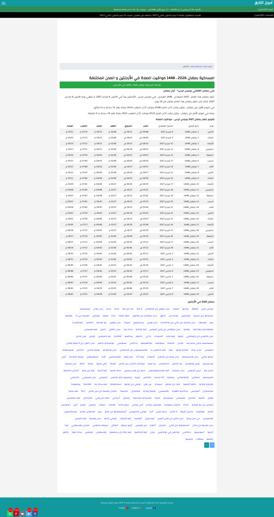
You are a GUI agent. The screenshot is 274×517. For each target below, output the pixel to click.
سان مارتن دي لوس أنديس (170, 418)
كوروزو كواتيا (206, 384)
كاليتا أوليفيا (189, 384)
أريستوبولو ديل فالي (179, 425)
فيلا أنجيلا (102, 370)
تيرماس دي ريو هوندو (202, 405)
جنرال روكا (196, 350)
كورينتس (185, 315)
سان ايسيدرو (178, 370)
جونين (92, 336)
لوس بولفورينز (192, 363)
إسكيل (126, 398)
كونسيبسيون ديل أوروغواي (133, 350)
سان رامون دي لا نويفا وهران (80, 343)
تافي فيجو (101, 363)
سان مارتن (81, 336)
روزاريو (185, 309)
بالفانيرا (89, 322)
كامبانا (170, 343)
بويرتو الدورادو (76, 357)
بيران (152, 432)
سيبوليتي (122, 343)
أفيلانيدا (138, 418)
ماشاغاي (87, 398)
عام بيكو (128, 357)
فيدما (113, 363)
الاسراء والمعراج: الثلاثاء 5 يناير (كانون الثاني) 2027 (176, 15)
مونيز (83, 405)
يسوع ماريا (123, 405)
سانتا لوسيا (115, 370)
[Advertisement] (137, 39)
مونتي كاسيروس (137, 411)
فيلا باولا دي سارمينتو (120, 432)
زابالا (83, 391)
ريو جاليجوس (104, 336)
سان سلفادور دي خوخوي (144, 315)
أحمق (163, 315)
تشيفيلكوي (92, 357)
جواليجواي (208, 391)
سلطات (199, 439)
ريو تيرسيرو (208, 363)
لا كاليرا (173, 411)
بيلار (211, 322)
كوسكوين (101, 432)
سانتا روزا (128, 329)
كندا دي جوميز (173, 384)
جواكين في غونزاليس (168, 432)
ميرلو (105, 315)
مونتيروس (208, 418)
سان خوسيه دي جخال (202, 425)
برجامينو (129, 336)
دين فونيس (141, 425)
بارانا (113, 315)
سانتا (108, 309)
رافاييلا (139, 336)
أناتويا (153, 425)
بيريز (100, 411)
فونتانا (112, 405)
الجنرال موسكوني (80, 425)
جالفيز (66, 432)
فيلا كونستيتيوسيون (158, 370)
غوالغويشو (146, 343)
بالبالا (82, 363)
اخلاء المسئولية (152, 502)
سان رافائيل (114, 329)
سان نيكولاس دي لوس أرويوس (165, 329)
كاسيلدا (124, 391)
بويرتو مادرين (93, 350)
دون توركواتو (110, 350)
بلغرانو (186, 329)
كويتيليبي (164, 391)
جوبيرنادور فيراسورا (142, 398)
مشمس (89, 432)
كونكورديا (77, 322)
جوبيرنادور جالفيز (106, 343)
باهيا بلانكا (124, 315)
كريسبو (189, 439)
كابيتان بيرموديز (172, 405)
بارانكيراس (164, 363)
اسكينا (102, 405)
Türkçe (122, 508)
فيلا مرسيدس (90, 329)
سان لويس (152, 322)
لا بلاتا (139, 309)
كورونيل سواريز (153, 405)
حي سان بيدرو (193, 418)
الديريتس (103, 377)
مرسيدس (180, 398)
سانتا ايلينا (77, 432)
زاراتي (148, 336)
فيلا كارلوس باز (158, 350)
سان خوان (98, 309)
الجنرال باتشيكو (71, 370)
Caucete (87, 384)
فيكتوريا (200, 411)
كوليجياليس (115, 357)
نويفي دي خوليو (132, 384)
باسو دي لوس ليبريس (134, 370)
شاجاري (191, 398)
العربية (149, 508)
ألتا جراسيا (159, 377)
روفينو (209, 439)
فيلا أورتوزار (125, 418)
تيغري (210, 398)
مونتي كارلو (110, 418)
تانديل (103, 329)
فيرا (66, 425)
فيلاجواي (135, 391)
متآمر (210, 411)
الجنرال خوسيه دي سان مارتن (102, 391)
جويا (171, 350)
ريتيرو (137, 377)
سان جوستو (95, 418)
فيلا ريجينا (73, 391)
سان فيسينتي (89, 377)
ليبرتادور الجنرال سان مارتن (132, 363)
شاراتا (186, 405)
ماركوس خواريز (87, 411)
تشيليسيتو (208, 377)
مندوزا (176, 309)
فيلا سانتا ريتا (100, 384)
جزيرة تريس (161, 411)
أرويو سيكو (126, 425)
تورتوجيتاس (183, 377)
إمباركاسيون (70, 411)
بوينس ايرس (207, 309)
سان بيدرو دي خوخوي (168, 357)
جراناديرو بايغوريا (180, 391)
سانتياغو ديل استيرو (203, 315)
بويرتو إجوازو (149, 391)
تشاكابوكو (115, 384)
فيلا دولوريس (73, 398)
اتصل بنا (142, 502)
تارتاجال (80, 350)
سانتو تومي (207, 357)
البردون (162, 425)
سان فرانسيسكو (190, 357)
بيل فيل (147, 384)
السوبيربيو (199, 432)
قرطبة (195, 309)
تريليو (180, 336)
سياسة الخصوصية (167, 502)
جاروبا (157, 398)
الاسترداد (158, 336)
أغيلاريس (195, 391)
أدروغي (116, 398)
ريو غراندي (177, 363)
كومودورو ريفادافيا (203, 329)
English (136, 508)
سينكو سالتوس (100, 425)
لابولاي (114, 425)
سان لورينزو (70, 363)
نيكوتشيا (159, 343)
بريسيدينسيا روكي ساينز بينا (199, 343)
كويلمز (68, 315)
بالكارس (147, 377)
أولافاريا (117, 336)
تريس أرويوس (194, 370)
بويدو (90, 363)
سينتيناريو (168, 398)
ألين (75, 405)
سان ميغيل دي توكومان (157, 309)
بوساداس (173, 315)
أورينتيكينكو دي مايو (115, 411)
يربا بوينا (152, 363)
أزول (64, 357)
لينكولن (196, 377)
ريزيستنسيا (85, 309)
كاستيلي (74, 377)
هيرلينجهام (67, 350)
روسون (92, 405)
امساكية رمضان (132, 502)
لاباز (151, 411)
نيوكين (96, 315)
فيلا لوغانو (141, 329)
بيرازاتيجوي (138, 322)
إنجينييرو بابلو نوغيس (121, 377)
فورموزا (202, 322)
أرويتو (210, 432)
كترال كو (208, 370)
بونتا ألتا (140, 357)
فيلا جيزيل (149, 418)
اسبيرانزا (158, 384)
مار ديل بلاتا (127, 309)
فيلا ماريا (170, 336)
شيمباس (209, 350)
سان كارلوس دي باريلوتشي (199, 336)
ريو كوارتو (101, 322)
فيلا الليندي (80, 418)
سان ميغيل (115, 322)
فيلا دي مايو (88, 370)
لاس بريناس (137, 405)
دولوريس (65, 405)
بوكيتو (170, 377)
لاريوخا (127, 322)
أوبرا (103, 357)
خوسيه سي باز (82, 315)
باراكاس (134, 343)
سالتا (116, 309)
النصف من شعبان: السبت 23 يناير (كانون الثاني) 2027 (125, 15)
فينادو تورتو (182, 350)
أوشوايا (151, 357)
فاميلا (202, 398)
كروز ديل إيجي (102, 398)
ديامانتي (187, 432)
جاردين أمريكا (186, 411)
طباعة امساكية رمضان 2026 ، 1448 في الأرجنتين (137, 85)
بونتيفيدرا (75, 384)
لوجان (180, 343)
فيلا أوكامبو (140, 432)
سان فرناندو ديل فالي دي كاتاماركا (178, 322)
